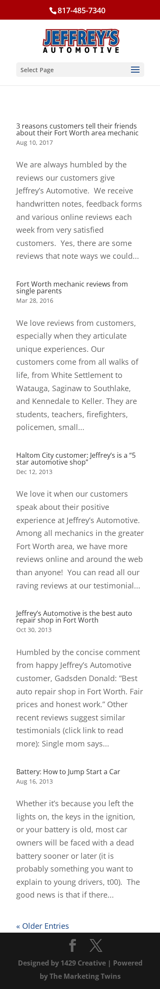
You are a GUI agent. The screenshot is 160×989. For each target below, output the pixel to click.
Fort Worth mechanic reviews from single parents (72, 287)
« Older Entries (42, 926)
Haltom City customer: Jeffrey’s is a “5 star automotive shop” (76, 459)
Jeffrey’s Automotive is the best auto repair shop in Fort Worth (74, 617)
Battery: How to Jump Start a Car (68, 771)
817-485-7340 (81, 10)
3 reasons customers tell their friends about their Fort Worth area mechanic (77, 129)
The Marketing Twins (85, 976)
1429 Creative (83, 963)
